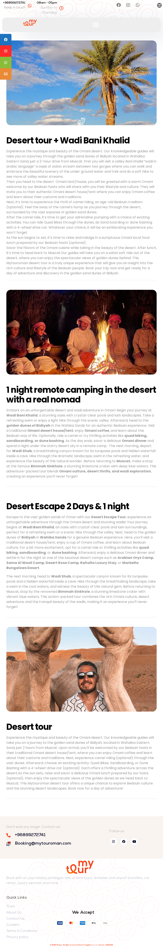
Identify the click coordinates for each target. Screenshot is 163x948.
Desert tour (29, 727)
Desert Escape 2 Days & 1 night (67, 506)
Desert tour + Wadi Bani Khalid (68, 140)
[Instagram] (128, 5)
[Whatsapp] (137, 5)
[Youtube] (134, 841)
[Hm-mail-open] (147, 5)
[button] (96, 25)
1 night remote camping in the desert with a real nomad (81, 394)
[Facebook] (118, 5)
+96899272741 (14, 2)
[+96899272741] (30, 6)
